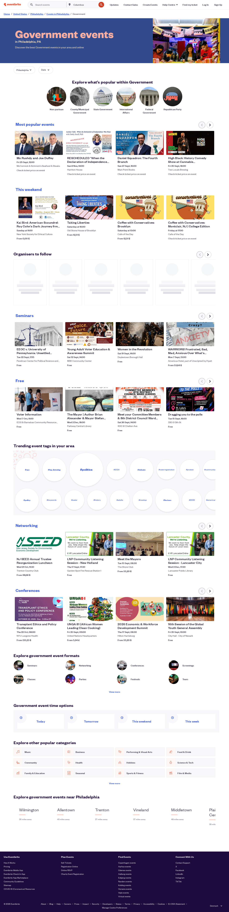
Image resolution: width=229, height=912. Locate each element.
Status (118, 903)
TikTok (179, 881)
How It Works (9, 862)
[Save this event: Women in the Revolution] (152, 342)
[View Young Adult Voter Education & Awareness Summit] (89, 334)
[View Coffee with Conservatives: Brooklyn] (140, 207)
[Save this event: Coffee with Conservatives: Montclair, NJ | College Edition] (202, 215)
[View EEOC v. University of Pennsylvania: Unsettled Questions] (39, 334)
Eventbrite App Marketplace (16, 877)
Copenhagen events (127, 862)
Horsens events (125, 888)
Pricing (7, 866)
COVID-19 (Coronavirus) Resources (19, 888)
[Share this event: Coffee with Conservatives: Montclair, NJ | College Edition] (210, 215)
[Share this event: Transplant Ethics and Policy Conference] (58, 617)
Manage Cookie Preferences (114, 907)
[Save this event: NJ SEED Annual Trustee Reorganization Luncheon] (51, 551)
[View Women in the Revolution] (140, 334)
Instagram (180, 877)
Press (76, 903)
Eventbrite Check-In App (14, 873)
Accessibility (148, 903)
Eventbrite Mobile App (13, 870)
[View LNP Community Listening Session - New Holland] (89, 544)
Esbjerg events (124, 877)
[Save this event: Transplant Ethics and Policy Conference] (51, 617)
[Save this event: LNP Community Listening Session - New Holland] (101, 551)
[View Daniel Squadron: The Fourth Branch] (140, 143)
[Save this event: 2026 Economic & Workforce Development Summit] (152, 617)
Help (59, 903)
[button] (170, 4)
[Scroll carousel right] (210, 125)
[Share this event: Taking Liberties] (109, 215)
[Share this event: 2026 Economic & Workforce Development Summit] (159, 617)
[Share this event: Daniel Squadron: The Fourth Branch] (159, 150)
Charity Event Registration (72, 873)
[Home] (12, 4)
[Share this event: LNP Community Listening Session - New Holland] (109, 551)
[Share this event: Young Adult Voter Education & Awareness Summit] (109, 342)
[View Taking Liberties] (89, 207)
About (43, 903)
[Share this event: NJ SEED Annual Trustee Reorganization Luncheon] (58, 551)
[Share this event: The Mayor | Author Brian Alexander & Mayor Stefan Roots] (109, 407)
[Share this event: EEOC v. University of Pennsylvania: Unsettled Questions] (58, 342)
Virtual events (124, 896)
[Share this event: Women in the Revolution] (159, 342)
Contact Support (183, 862)
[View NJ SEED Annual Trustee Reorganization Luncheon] (39, 544)
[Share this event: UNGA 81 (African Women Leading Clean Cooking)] (109, 617)
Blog (51, 903)
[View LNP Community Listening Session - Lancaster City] (190, 544)
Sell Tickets (66, 862)
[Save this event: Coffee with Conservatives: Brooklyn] (152, 215)
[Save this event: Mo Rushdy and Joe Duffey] (51, 150)
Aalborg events (124, 873)
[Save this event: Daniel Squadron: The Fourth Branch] (152, 150)
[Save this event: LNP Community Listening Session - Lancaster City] (202, 551)
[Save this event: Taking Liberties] (101, 215)
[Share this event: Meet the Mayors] (159, 551)
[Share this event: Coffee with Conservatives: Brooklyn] (159, 215)
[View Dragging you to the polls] (190, 399)
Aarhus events (124, 866)
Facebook (180, 870)
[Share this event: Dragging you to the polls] (210, 407)
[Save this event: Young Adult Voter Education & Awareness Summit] (101, 342)
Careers (67, 903)
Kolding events (124, 885)
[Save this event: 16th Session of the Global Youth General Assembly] (202, 617)
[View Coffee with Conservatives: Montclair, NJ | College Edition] (190, 207)
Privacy (137, 903)
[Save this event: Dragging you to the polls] (202, 407)
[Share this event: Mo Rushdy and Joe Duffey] (58, 150)
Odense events (124, 870)
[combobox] (85, 4)
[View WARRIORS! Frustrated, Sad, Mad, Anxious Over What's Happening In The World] (190, 334)
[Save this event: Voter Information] (51, 407)
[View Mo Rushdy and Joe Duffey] (39, 143)
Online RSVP (66, 870)
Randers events (125, 881)
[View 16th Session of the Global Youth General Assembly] (190, 609)
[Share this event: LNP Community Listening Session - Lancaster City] (210, 551)
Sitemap (7, 885)
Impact (86, 903)
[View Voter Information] (39, 399)
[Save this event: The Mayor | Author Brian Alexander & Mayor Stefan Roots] (101, 407)
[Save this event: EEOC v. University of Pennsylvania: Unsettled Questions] (51, 342)
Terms (127, 903)
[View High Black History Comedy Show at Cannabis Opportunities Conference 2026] (190, 143)
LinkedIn (179, 873)
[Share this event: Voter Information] (58, 407)
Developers (107, 903)
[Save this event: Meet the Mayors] (152, 551)
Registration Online (69, 866)
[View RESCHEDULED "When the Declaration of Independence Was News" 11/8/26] (89, 143)
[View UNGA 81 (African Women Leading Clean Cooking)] (89, 609)
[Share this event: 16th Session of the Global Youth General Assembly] (210, 617)
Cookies (161, 903)
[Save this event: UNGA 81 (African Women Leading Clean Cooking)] (101, 617)
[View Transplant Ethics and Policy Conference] (39, 609)
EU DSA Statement (176, 903)
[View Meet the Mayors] (140, 544)
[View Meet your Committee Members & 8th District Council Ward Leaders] (140, 399)
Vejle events (123, 892)
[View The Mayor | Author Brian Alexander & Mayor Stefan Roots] (89, 399)
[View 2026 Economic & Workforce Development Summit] (140, 609)
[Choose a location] (70, 4)
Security (95, 903)
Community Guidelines (14, 881)
